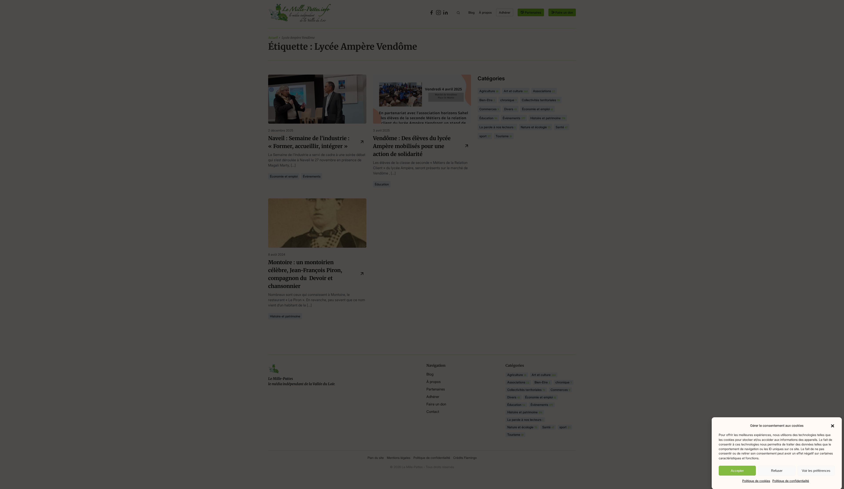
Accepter (737, 471)
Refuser (776, 471)
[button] (832, 425)
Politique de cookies (756, 480)
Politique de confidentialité (790, 480)
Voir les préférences (816, 471)
